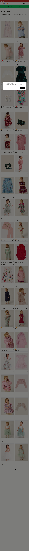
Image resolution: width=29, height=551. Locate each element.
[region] (14, 86)
